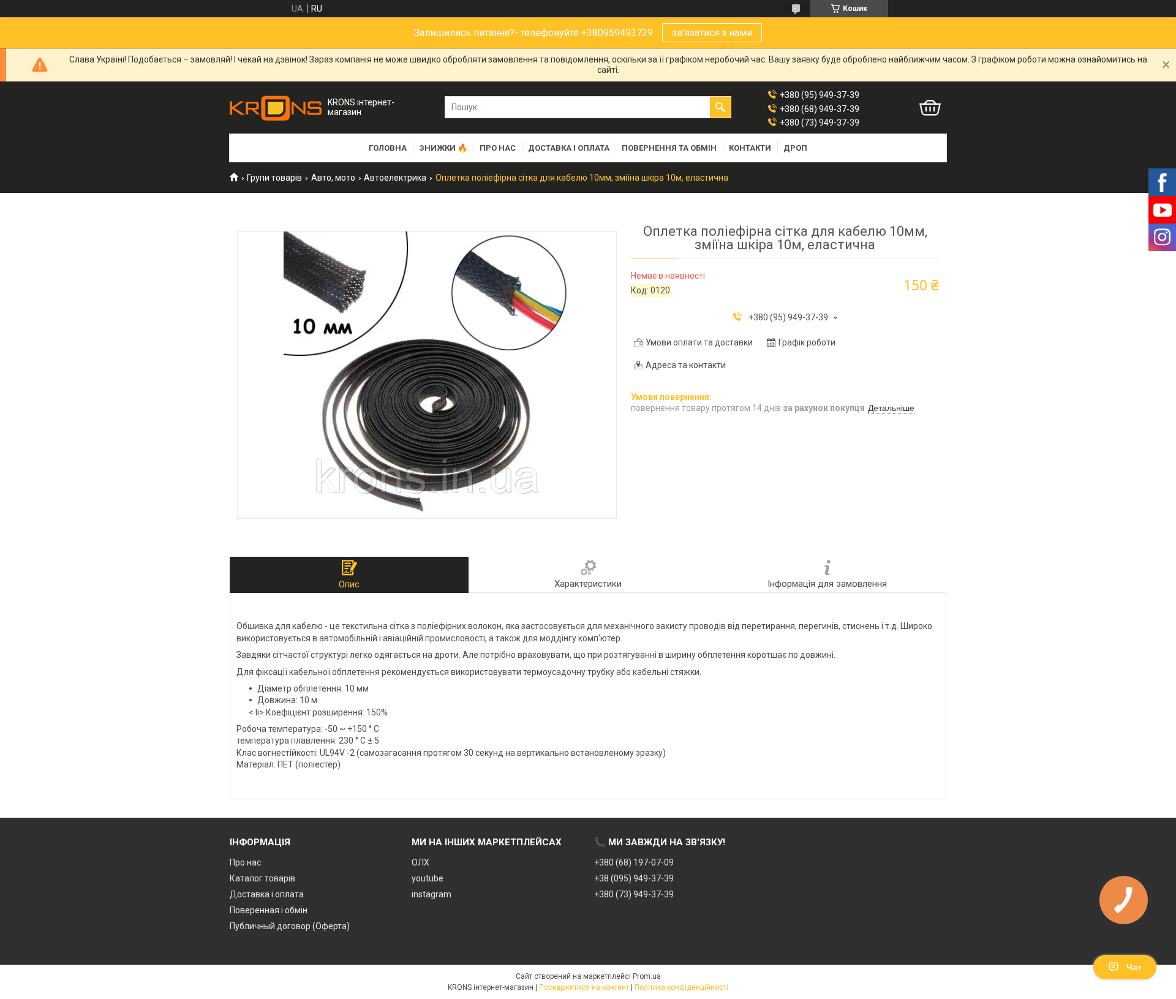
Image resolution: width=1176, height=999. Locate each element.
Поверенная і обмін (268, 910)
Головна (388, 148)
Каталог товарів (262, 878)
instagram (431, 894)
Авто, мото (333, 178)
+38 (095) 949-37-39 (634, 878)
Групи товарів (274, 178)
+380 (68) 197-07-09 (634, 862)
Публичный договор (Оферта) (290, 926)
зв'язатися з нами (712, 33)
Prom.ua (647, 976)
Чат (1134, 967)
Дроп (795, 148)
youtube (427, 878)
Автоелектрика (395, 178)
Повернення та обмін (669, 148)
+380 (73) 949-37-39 (634, 894)
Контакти (750, 148)
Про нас (498, 148)
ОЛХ (420, 862)
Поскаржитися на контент (584, 987)
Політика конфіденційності (681, 987)
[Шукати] (720, 107)
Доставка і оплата (568, 148)
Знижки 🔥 (443, 148)
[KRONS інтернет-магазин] (276, 107)
